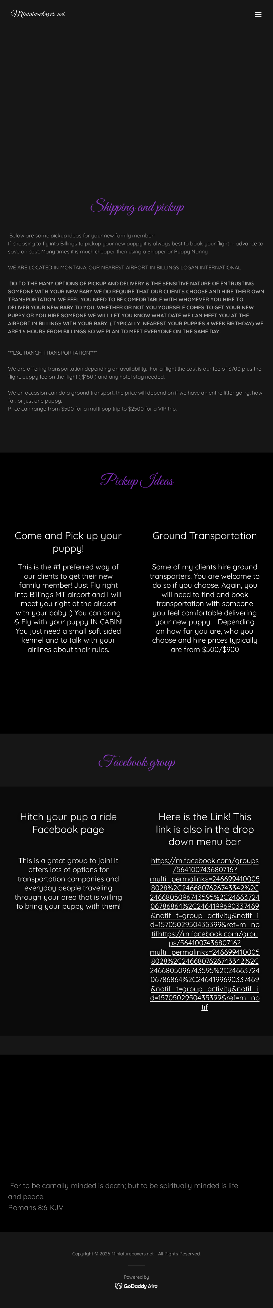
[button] (258, 14)
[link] (37, 14)
